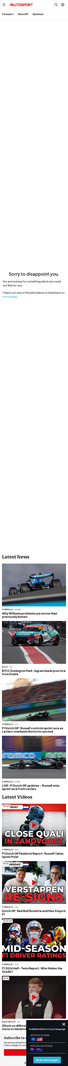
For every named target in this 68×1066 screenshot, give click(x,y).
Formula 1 (7, 14)
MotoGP (23, 14)
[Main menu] (4, 4)
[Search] (56, 4)
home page (10, 296)
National (38, 14)
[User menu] (62, 4)
